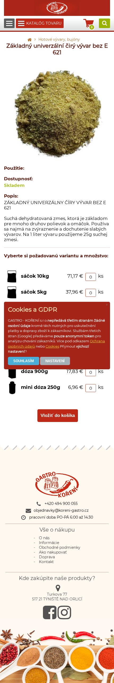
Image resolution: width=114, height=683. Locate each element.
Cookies (52, 346)
